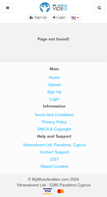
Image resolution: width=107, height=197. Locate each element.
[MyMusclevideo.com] (53, 7)
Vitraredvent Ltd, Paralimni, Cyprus (54, 145)
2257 (54, 159)
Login (60, 17)
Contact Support (54, 152)
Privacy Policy (54, 122)
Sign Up (40, 17)
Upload (54, 84)
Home (54, 77)
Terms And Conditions (54, 114)
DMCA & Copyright (54, 129)
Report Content (54, 166)
